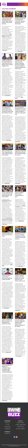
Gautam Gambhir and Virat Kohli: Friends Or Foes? (7, 235)
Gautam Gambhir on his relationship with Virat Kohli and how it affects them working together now (7, 63)
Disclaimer (7, 428)
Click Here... (5, 50)
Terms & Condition (20, 428)
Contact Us (7, 433)
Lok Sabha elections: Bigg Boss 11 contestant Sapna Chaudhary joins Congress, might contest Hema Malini (7, 369)
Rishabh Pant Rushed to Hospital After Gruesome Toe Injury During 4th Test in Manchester (20, 21)
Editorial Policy (20, 422)
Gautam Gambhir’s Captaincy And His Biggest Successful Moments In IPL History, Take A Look (20, 278)
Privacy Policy (20, 426)
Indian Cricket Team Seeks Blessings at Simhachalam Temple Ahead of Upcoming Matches (7, 21)
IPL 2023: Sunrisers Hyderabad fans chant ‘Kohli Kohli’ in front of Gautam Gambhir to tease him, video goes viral (20, 111)
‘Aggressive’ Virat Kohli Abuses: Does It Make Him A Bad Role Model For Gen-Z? (20, 153)
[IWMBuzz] (4, 4)
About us (7, 422)
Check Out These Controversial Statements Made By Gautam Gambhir (7, 277)
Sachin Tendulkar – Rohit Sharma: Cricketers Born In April (19, 194)
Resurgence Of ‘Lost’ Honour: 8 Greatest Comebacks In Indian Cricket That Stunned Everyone (20, 236)
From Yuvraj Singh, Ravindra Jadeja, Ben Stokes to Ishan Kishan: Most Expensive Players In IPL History (20, 323)
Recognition (7, 426)
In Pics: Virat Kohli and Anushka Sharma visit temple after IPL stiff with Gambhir (7, 194)
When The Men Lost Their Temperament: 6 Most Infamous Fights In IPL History (7, 153)
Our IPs (7, 424)
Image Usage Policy (20, 424)
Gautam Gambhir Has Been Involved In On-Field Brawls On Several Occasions (7, 321)
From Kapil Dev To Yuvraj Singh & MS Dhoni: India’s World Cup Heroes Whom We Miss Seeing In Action (7, 110)
